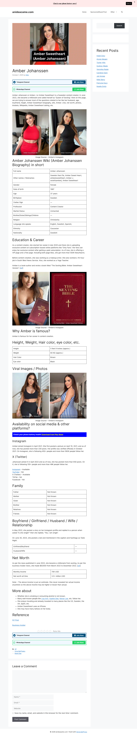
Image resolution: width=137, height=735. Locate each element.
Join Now (80, 82)
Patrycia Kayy (102, 83)
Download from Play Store (52, 435)
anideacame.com (23, 12)
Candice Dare (102, 73)
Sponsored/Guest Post (98, 12)
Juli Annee (101, 76)
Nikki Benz (101, 80)
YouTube (15, 472)
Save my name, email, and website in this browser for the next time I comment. (47, 713)
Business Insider (18, 625)
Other (113, 12)
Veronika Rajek (103, 69)
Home (84, 12)
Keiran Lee (64, 599)
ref (21, 268)
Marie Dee (18, 653)
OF (16, 649)
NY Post (15, 620)
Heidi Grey (101, 56)
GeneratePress (81, 732)
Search (119, 26)
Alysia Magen (102, 59)
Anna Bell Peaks (20, 651)
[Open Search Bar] (122, 12)
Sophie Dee (54, 599)
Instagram (16, 469)
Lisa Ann (44, 599)
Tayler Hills (101, 63)
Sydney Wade (102, 66)
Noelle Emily (101, 86)
